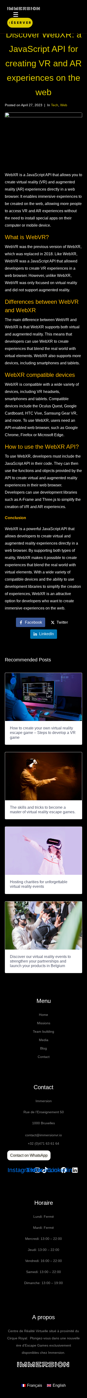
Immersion (43, 1364)
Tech (54, 105)
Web (63, 105)
